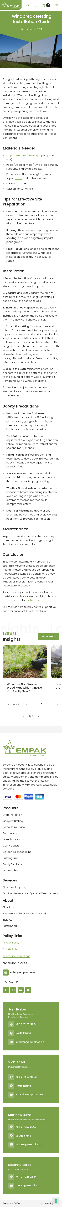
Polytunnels (10, 833)
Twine (18, 178)
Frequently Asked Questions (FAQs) (24, 913)
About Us (8, 907)
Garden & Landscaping (17, 852)
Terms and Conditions (16, 956)
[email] (28, 990)
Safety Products (12, 864)
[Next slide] (38, 716)
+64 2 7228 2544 (26, 1176)
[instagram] (13, 990)
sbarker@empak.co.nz (30, 1042)
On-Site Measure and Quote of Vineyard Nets (30, 893)
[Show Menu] (56, 5)
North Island (23, 1033)
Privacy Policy (11, 942)
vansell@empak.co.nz (29, 1094)
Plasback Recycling (14, 887)
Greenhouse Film (13, 839)
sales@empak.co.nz (22, 972)
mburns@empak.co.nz (30, 1144)
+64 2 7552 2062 (26, 1127)
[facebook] (6, 990)
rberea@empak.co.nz (29, 1185)
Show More (48, 636)
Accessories (10, 870)
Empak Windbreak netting (22, 155)
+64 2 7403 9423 (26, 1077)
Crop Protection (12, 815)
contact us (32, 600)
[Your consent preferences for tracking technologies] (56, 1201)
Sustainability (11, 926)
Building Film (10, 858)
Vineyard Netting (13, 821)
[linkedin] (21, 990)
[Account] (35, 5)
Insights (7, 919)
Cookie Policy (11, 949)
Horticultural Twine (14, 827)
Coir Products (11, 845)
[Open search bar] (28, 5)
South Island (23, 1135)
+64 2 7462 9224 (26, 1024)
